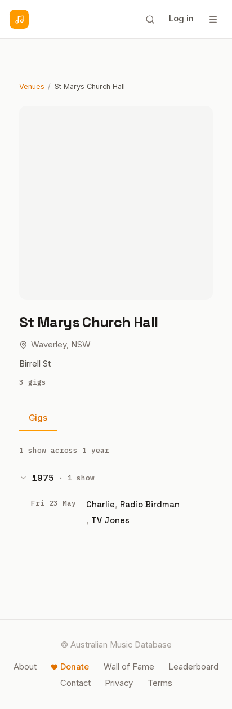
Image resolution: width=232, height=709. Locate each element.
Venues (31, 86)
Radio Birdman (150, 504)
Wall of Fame (129, 667)
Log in (181, 19)
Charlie (100, 504)
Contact (75, 683)
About (25, 667)
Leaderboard (193, 667)
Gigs (38, 418)
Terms (160, 683)
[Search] (149, 19)
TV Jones (110, 520)
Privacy (119, 683)
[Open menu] (212, 19)
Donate (74, 667)
